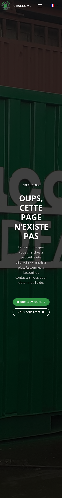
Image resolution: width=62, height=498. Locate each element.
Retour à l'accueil (29, 302)
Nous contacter (29, 312)
